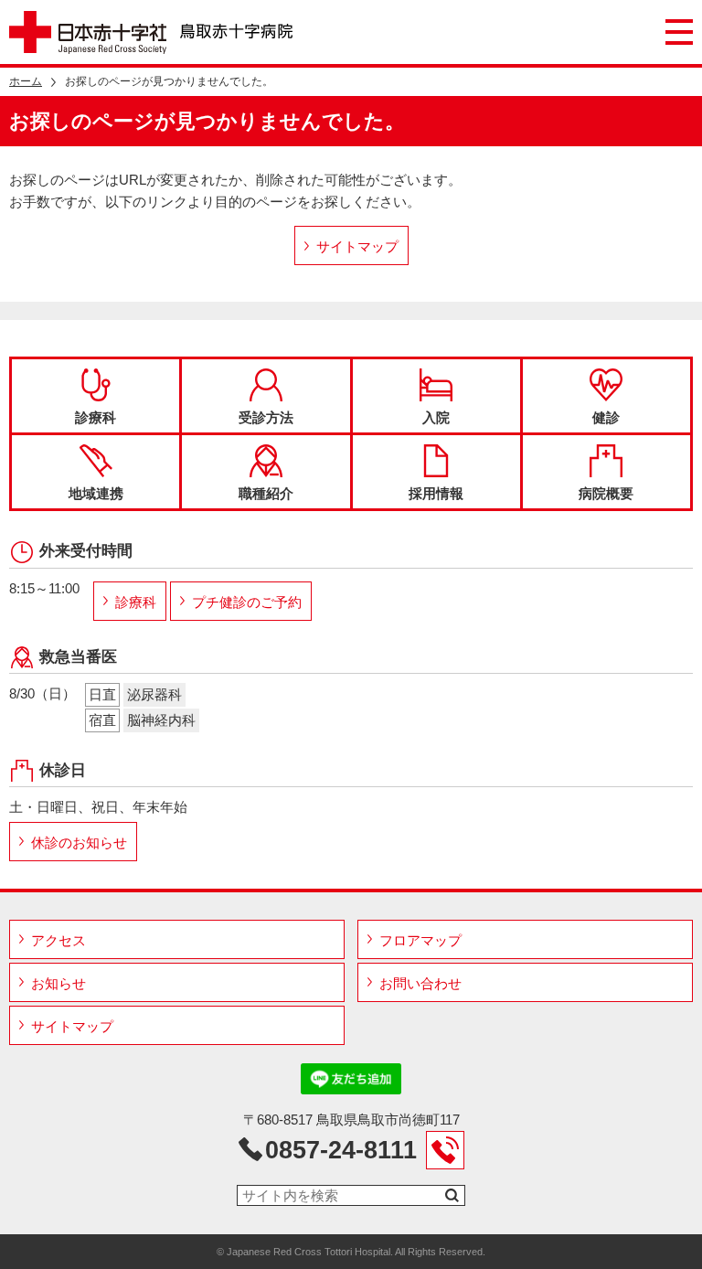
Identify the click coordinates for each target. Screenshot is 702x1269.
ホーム (25, 81)
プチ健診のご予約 (247, 602)
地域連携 (96, 493)
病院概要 (606, 493)
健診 (606, 417)
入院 (436, 417)
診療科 (95, 417)
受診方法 (266, 417)
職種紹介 (266, 493)
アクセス (58, 940)
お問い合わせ (420, 983)
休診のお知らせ (79, 842)
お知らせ (58, 983)
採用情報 (436, 493)
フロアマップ (420, 940)
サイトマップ (357, 246)
